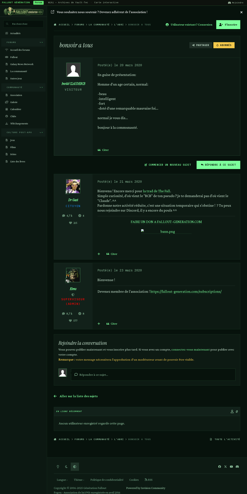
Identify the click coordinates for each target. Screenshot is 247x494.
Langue (61, 479)
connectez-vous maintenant (190, 349)
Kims (73, 288)
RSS (150, 479)
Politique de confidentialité (106, 479)
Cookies (134, 479)
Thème (78, 479)
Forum (38, 3)
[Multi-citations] (98, 254)
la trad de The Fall (156, 191)
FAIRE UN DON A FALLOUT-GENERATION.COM (166, 222)
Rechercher (20, 23)
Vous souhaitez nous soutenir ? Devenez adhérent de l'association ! (102, 12)
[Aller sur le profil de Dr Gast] (73, 186)
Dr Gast (73, 200)
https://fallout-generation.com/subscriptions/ (186, 291)
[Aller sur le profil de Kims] (73, 275)
